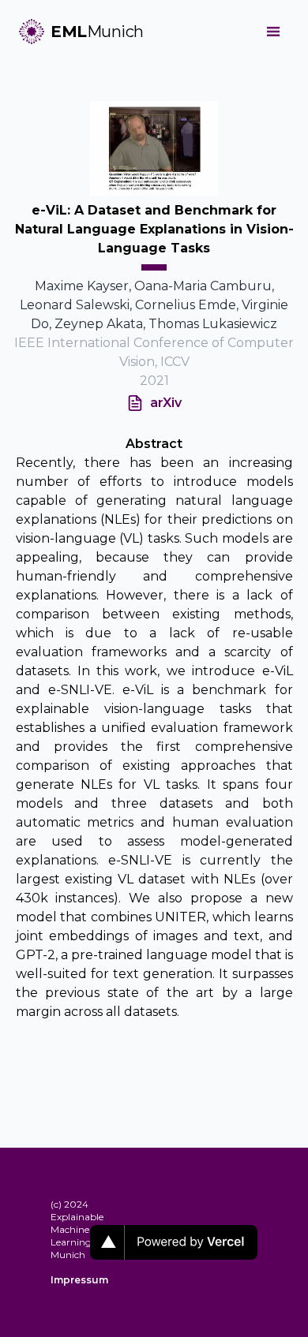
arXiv (166, 402)
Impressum (70, 1280)
